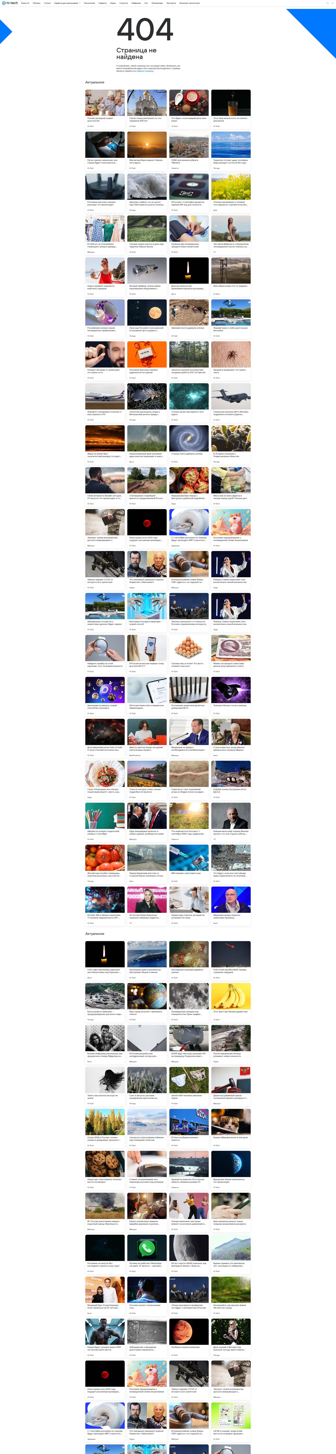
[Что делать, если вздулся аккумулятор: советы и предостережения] (147, 948)
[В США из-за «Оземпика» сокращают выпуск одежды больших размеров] (105, 235)
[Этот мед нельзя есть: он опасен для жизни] (231, 109)
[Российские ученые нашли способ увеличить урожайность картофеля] (147, 1074)
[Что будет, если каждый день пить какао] (189, 109)
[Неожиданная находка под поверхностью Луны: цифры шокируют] (189, 1254)
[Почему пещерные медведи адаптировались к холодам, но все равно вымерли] (231, 948)
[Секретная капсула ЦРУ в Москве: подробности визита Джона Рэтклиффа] (231, 403)
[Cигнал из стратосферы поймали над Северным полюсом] (147, 1380)
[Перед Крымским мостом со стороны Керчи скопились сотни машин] (147, 864)
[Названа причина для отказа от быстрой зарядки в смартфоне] (147, 1116)
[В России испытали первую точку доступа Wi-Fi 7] (147, 654)
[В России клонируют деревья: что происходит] (105, 948)
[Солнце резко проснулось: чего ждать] (189, 403)
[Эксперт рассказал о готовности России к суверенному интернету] (189, 612)
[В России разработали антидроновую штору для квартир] (147, 1296)
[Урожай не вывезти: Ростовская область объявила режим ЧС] (189, 1422)
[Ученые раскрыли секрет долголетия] (105, 109)
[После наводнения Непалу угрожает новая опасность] (231, 1296)
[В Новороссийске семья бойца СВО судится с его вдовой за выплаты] (189, 570)
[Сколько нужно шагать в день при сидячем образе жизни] (147, 235)
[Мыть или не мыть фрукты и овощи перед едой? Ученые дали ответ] (231, 486)
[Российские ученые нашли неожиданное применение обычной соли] (105, 319)
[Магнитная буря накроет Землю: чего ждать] (147, 151)
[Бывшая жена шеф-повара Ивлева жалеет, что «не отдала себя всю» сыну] (231, 822)
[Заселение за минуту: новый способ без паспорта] (105, 696)
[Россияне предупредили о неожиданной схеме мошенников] (231, 528)
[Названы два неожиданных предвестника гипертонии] (189, 235)
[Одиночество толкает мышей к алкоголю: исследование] (105, 1074)
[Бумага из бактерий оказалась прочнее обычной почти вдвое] (231, 1158)
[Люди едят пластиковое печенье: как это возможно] (105, 1422)
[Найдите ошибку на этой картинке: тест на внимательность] (105, 654)
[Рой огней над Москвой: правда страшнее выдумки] (231, 1212)
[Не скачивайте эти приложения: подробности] (231, 1116)
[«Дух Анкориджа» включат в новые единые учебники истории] (147, 822)
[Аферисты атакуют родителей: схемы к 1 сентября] (105, 822)
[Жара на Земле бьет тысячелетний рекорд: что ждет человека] (105, 445)
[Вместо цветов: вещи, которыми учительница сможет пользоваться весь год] (147, 738)
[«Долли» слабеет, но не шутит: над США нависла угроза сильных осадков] (147, 193)
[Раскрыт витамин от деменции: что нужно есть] (105, 361)
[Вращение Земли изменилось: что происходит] (231, 1422)
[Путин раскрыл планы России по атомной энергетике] (147, 990)
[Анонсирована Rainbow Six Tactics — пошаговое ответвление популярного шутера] (189, 1032)
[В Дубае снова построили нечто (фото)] (231, 780)
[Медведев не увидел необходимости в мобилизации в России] (189, 738)
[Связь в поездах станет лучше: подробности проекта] (147, 780)
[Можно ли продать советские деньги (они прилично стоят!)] (231, 654)
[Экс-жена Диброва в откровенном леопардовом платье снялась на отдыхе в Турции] (231, 235)
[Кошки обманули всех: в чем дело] (231, 1380)
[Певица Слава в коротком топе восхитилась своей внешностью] (231, 570)
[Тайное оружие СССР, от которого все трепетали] (105, 570)
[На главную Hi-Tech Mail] (12, 3)
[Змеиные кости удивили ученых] (189, 319)
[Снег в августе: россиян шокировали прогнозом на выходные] (147, 1338)
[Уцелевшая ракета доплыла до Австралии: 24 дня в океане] (147, 1212)
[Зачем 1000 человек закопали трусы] (189, 1338)
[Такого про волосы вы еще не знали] (105, 1338)
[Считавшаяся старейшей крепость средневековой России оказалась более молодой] (147, 486)
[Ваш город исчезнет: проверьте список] (147, 1254)
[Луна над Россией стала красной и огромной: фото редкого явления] (147, 319)
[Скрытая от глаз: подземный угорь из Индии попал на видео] (189, 780)
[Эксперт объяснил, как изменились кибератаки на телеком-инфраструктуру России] (231, 990)
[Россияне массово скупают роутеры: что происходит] (105, 193)
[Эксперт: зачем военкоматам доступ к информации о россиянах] (105, 528)
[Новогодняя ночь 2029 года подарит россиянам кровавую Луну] (147, 528)
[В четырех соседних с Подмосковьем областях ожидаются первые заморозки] (231, 445)
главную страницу (144, 71)
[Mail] (4, 3)
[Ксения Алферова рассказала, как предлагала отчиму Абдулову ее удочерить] (105, 1296)
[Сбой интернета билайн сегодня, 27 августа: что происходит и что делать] (105, 486)
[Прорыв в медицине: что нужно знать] (231, 361)
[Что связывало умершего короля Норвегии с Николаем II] (147, 570)
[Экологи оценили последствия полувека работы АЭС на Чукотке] (189, 361)
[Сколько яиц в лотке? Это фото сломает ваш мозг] (189, 654)
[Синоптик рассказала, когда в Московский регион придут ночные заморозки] (147, 403)
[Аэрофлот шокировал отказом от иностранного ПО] (105, 403)
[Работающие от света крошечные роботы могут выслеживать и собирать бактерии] (189, 1116)
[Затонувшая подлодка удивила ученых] (189, 1212)
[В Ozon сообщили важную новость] (189, 1380)
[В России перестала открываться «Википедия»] (147, 696)
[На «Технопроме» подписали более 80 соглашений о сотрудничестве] (105, 1116)
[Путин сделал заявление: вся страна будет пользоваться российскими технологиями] (105, 151)
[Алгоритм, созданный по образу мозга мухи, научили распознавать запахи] (189, 1158)
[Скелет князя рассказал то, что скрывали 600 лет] (147, 109)
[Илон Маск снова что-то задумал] (231, 277)
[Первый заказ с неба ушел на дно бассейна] (231, 319)
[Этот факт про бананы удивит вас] (231, 1254)
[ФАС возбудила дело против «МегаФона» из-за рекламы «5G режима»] (105, 990)
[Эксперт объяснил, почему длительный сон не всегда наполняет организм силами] (189, 990)
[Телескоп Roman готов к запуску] (231, 696)
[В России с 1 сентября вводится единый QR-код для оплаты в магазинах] (189, 193)
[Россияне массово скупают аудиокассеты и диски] (147, 361)
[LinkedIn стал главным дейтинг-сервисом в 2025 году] (231, 1032)
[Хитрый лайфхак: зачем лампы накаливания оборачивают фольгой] (147, 277)
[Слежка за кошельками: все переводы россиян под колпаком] (147, 1422)
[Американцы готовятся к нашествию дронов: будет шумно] (105, 612)
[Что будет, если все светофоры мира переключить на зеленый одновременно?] (231, 864)
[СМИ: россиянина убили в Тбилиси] (189, 151)
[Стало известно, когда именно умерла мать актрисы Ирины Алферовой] (231, 738)
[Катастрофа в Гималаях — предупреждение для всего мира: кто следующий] (105, 1254)
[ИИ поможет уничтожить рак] (189, 864)
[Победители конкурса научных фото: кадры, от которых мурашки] (105, 1032)
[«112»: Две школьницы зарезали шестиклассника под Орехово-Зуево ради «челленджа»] (105, 1212)
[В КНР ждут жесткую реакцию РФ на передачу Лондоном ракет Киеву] (189, 1296)
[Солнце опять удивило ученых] (189, 445)
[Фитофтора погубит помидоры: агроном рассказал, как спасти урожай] (105, 864)
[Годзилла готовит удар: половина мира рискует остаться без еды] (231, 151)
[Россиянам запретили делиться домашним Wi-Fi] (189, 696)
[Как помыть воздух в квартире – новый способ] (147, 612)
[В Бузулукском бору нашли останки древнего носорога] (147, 1032)
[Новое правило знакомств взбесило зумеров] (105, 277)
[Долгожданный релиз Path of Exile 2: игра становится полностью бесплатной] (105, 738)
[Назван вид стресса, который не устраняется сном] (189, 906)
